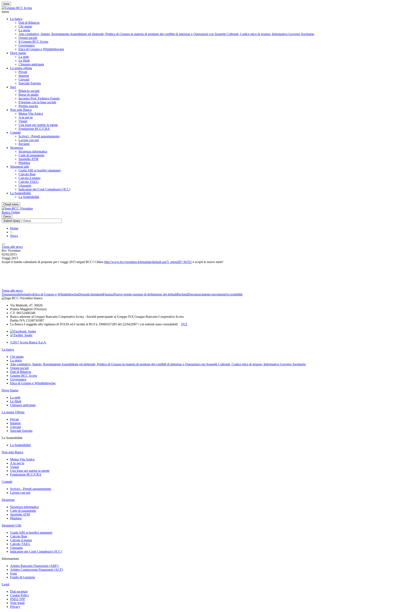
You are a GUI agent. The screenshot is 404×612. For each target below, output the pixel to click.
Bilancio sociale (29, 91)
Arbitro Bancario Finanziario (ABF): (34, 566)
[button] (202, 12)
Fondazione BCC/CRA (34, 128)
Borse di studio (29, 94)
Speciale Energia (30, 83)
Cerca (7, 216)
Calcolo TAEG (29, 182)
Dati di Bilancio (29, 22)
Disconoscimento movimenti (207, 294)
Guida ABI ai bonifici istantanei (40, 170)
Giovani (24, 79)
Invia (6, 3)
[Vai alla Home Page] (17, 208)
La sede (24, 57)
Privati (23, 72)
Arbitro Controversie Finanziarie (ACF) (36, 569)
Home (14, 228)
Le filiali (24, 60)
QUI (184, 324)
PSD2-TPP (17, 599)
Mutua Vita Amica (31, 113)
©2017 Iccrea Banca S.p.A (28, 342)
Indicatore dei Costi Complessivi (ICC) (44, 189)
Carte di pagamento (31, 155)
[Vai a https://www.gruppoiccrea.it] (17, 8)
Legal (5, 584)
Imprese (24, 75)
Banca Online (11, 212)
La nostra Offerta (13, 412)
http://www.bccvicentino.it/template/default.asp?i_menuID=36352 (148, 262)
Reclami (24, 144)
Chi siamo (25, 26)
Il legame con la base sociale (37, 102)
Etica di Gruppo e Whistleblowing (41, 49)
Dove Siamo (10, 390)
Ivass (13, 573)
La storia (24, 30)
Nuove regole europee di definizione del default (145, 294)
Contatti (15, 132)
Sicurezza (16, 147)
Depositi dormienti (90, 294)
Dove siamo (18, 53)
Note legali (17, 603)
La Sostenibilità (20, 193)
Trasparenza (10, 294)
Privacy (15, 606)
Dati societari (19, 591)
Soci (13, 87)
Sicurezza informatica (33, 151)
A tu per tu (26, 117)
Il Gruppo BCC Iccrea (33, 41)
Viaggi (23, 121)
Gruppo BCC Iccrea (23, 375)
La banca (16, 19)
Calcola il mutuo (29, 178)
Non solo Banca (21, 110)
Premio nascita (28, 106)
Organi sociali (28, 38)
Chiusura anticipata (31, 64)
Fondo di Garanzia (22, 577)
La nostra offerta (21, 68)
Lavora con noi (29, 140)
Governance (27, 45)
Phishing (24, 163)
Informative (25, 294)
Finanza (108, 294)
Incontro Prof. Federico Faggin (39, 98)
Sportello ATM (28, 159)
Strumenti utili (19, 166)
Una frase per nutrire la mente (38, 125)
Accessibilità (234, 294)
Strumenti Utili (11, 525)
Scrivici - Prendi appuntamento (39, 136)
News (14, 236)
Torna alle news (12, 247)
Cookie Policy (19, 595)
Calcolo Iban (27, 174)
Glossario (25, 185)
